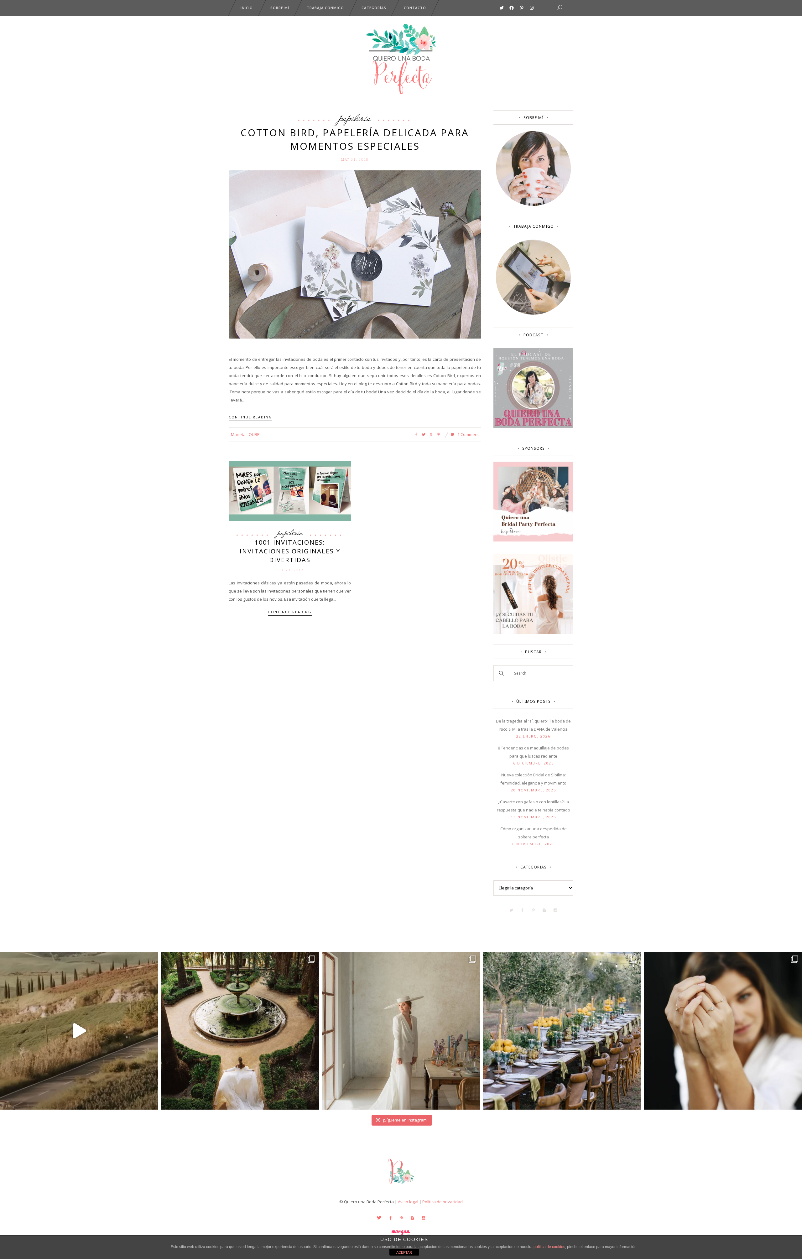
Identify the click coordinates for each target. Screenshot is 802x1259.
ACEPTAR (404, 1252)
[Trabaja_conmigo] (533, 313)
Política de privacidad (442, 1202)
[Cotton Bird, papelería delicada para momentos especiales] (355, 254)
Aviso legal (408, 1202)
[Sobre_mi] (533, 204)
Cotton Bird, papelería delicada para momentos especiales (355, 139)
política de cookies (549, 1247)
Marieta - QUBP (245, 434)
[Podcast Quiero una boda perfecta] (533, 426)
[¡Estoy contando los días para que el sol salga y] (562, 1031)
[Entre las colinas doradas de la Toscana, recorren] (79, 1031)
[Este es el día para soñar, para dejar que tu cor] (240, 1031)
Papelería (355, 117)
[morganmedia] (401, 1185)
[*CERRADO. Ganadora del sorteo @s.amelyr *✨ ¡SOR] (723, 1031)
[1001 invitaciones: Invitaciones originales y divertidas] (290, 490)
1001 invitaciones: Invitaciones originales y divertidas (290, 551)
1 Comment (467, 434)
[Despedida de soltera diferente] (533, 540)
